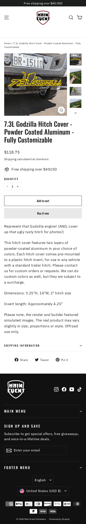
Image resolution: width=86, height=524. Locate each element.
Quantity (11, 178)
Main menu (15, 411)
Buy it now (43, 213)
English (40, 480)
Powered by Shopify (59, 519)
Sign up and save (22, 425)
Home (7, 43)
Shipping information (22, 345)
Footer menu (17, 467)
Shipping (10, 159)
